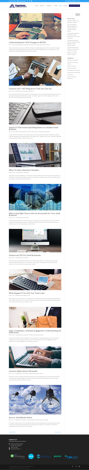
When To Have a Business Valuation (24, 170)
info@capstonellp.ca (15, 448)
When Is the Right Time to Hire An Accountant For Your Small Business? (34, 214)
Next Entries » (58, 432)
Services (42, 5)
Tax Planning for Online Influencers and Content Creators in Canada (73, 49)
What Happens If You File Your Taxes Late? (27, 293)
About (56, 5)
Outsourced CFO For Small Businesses (25, 255)
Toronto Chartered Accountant (42, 44)
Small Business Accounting (22, 44)
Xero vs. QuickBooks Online (20, 417)
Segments (49, 5)
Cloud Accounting (31, 420)
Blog (60, 5)
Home (36, 5)
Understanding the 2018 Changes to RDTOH (27, 42)
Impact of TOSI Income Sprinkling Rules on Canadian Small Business (33, 128)
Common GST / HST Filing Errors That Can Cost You (30, 88)
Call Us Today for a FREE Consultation (72, 1)
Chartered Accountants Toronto (23, 131)
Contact (65, 5)
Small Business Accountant (22, 217)
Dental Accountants (71, 68)
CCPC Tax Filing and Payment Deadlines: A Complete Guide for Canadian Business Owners (72, 28)
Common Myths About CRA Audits (23, 371)
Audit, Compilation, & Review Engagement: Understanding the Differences (35, 331)
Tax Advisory (32, 44)
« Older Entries (12, 432)
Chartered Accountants (20, 420)
